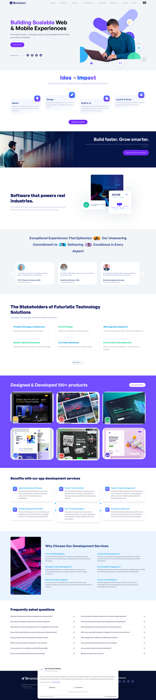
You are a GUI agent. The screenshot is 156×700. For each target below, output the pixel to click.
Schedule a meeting (78, 122)
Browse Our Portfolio (137, 385)
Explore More (17, 45)
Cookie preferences (29, 688)
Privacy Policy (56, 682)
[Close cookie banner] (114, 669)
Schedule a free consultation (136, 153)
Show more (76, 362)
